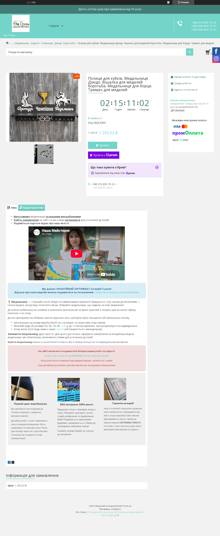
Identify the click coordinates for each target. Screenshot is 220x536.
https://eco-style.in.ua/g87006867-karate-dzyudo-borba (77, 355)
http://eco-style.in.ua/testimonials (117, 292)
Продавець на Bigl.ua (110, 509)
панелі (60, 329)
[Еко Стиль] (20, 23)
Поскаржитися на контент (101, 512)
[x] (13, 462)
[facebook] (9, 462)
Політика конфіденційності (130, 512)
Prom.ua (127, 505)
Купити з (99, 155)
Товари (54, 26)
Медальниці (22, 43)
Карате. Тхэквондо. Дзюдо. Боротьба (53, 43)
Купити (104, 145)
